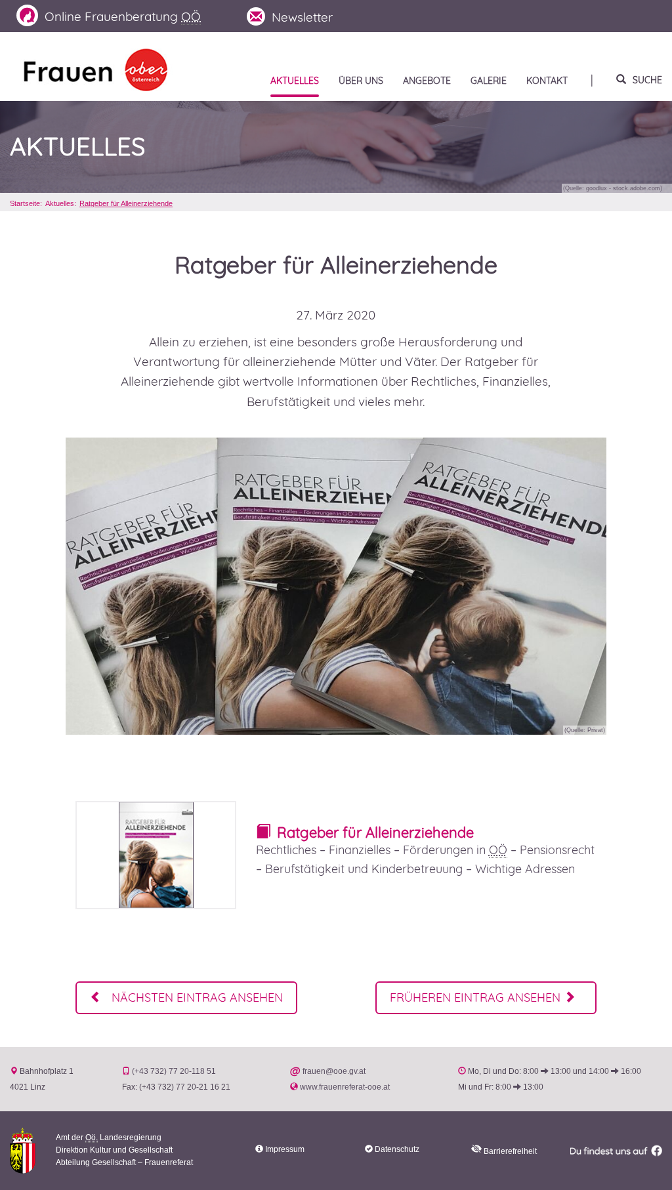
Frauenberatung (123, 16)
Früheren (475, 997)
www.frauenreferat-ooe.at (345, 1087)
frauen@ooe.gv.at (334, 1071)
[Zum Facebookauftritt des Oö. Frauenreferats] (616, 1150)
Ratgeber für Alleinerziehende (126, 203)
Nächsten (195, 997)
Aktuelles (77, 147)
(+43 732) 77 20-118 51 (174, 1071)
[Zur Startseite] (95, 68)
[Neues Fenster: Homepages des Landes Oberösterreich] (22, 1150)
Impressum (284, 1149)
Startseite (25, 203)
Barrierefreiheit (509, 1151)
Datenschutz (397, 1149)
